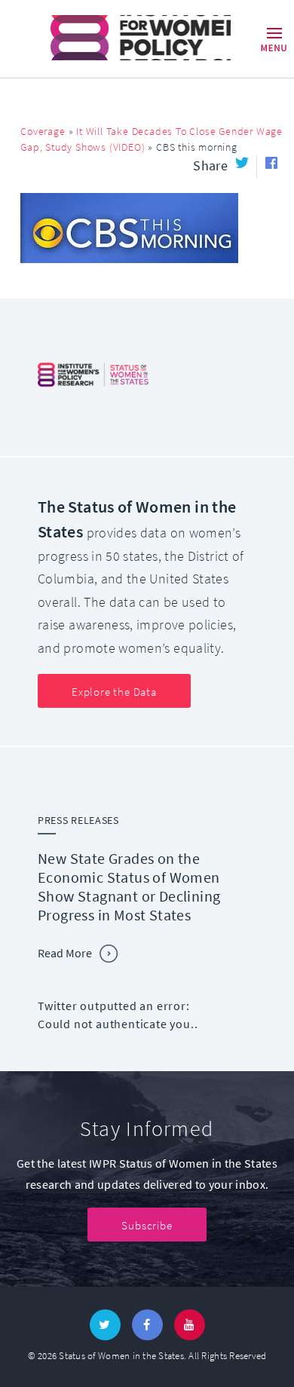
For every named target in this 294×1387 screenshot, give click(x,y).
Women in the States (119, 37)
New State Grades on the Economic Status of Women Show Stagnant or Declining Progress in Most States (129, 887)
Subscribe (146, 1225)
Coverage (42, 131)
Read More (65, 953)
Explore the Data (114, 692)
